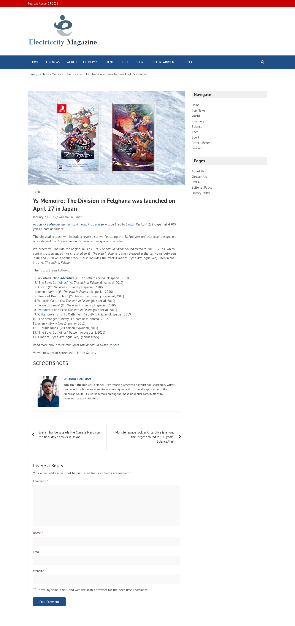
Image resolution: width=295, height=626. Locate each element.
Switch (130, 224)
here (116, 345)
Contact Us (199, 177)
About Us (198, 171)
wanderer (45, 310)
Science (109, 62)
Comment (40, 481)
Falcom (44, 229)
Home (35, 62)
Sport (140, 62)
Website (38, 571)
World (72, 62)
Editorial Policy (202, 187)
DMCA (196, 182)
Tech (125, 62)
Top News (53, 62)
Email (38, 552)
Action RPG (40, 224)
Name (38, 533)
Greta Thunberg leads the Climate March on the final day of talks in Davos (69, 434)
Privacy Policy (201, 193)
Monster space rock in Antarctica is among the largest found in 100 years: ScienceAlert (145, 436)
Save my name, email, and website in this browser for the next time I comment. (93, 590)
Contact (189, 62)
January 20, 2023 (44, 217)
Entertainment (164, 62)
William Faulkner (70, 217)
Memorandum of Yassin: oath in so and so (76, 224)
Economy (90, 62)
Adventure (67, 278)
